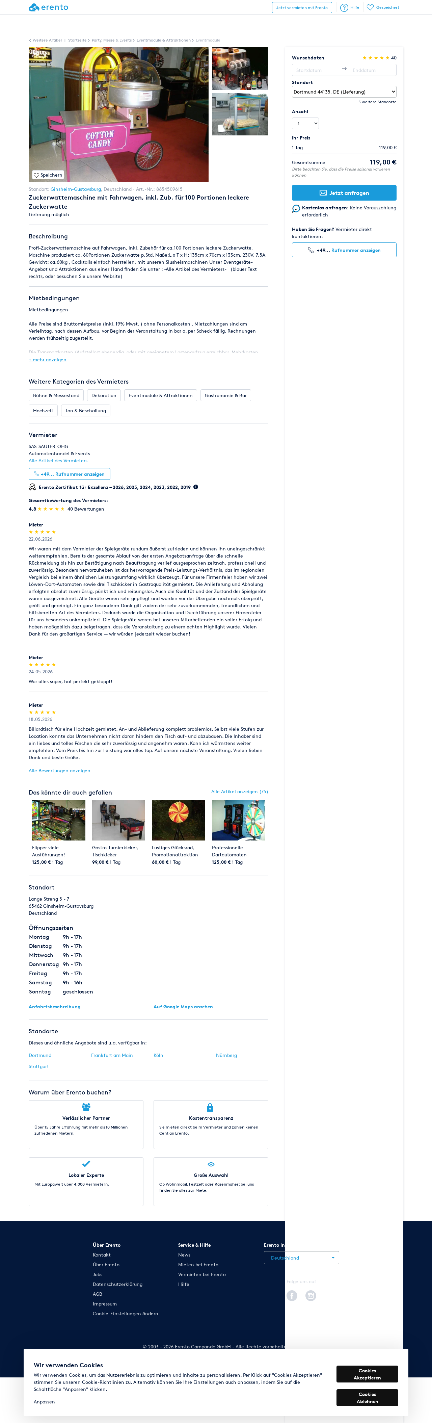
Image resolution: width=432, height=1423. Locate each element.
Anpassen (44, 1401)
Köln (158, 1055)
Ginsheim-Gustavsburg (76, 189)
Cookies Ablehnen (367, 1397)
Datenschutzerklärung (117, 1284)
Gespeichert (387, 7)
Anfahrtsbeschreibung (55, 1006)
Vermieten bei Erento (202, 1274)
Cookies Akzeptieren (367, 1374)
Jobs (97, 1274)
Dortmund (40, 1055)
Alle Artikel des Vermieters (58, 460)
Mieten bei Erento (198, 1264)
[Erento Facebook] (292, 1294)
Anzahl (300, 111)
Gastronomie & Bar (226, 395)
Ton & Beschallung (85, 410)
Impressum (105, 1303)
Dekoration (103, 395)
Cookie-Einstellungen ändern (125, 1313)
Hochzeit (43, 410)
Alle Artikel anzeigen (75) (239, 791)
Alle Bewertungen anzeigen (59, 770)
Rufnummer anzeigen (356, 250)
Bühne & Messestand (56, 395)
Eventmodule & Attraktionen (161, 395)
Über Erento (106, 1264)
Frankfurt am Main (112, 1055)
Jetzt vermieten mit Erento (302, 7)
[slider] (51, 508)
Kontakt (102, 1255)
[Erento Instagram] (310, 1294)
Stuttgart (39, 1066)
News (184, 1255)
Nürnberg (226, 1055)
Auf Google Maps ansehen (183, 1006)
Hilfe (354, 7)
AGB (97, 1294)
